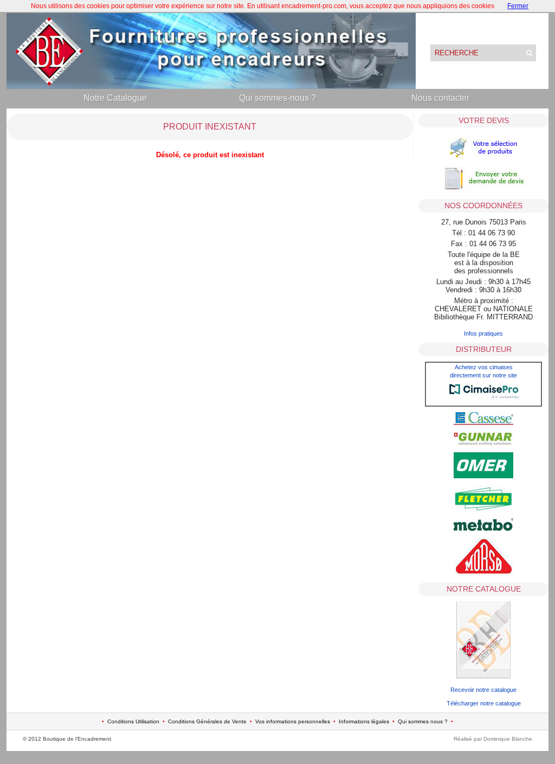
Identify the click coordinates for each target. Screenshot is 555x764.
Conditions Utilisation (133, 721)
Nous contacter (440, 97)
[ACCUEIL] (211, 86)
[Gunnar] (483, 443)
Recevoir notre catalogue (483, 689)
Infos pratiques (483, 333)
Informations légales (364, 721)
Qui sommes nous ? (423, 721)
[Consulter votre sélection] (483, 159)
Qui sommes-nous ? (277, 97)
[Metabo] (483, 528)
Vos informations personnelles (292, 721)
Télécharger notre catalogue (484, 703)
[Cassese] (483, 423)
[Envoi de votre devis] (483, 190)
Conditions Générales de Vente (207, 721)
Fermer (517, 6)
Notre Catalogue (115, 97)
